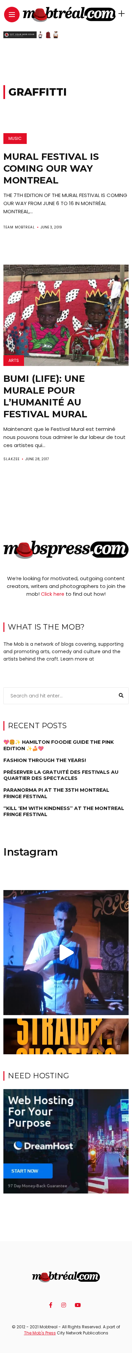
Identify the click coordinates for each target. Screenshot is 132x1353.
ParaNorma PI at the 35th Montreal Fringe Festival (56, 793)
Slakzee (11, 459)
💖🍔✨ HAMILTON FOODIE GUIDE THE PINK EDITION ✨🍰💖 (58, 745)
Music (15, 138)
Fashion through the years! (44, 760)
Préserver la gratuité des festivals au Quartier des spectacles (60, 775)
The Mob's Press (40, 1333)
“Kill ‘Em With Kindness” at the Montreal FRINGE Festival (63, 811)
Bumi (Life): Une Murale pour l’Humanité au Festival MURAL (45, 396)
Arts (13, 360)
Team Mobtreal (19, 227)
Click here (52, 594)
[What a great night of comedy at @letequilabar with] (66, 952)
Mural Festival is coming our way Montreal (51, 168)
